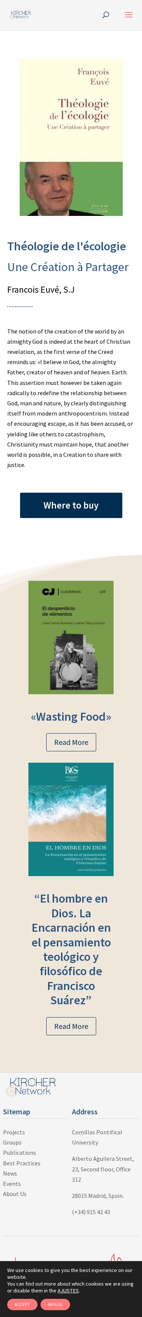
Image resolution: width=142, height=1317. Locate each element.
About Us (15, 1194)
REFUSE (55, 1304)
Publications (19, 1152)
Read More (71, 742)
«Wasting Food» (71, 716)
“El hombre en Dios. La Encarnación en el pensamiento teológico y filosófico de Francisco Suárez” (71, 949)
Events (12, 1183)
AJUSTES (68, 1290)
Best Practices (22, 1163)
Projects (14, 1132)
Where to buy (71, 505)
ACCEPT (22, 1304)
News (10, 1173)
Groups (12, 1142)
